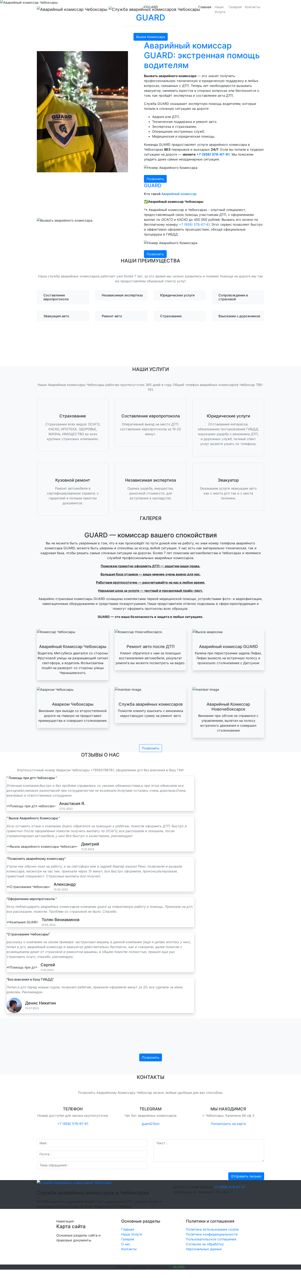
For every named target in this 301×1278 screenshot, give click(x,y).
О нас (125, 1244)
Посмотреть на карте (228, 1124)
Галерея (235, 7)
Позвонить (155, 179)
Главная (204, 7)
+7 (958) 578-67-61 (213, 154)
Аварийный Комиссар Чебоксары (72, 646)
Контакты (252, 7)
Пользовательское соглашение (211, 1239)
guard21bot (151, 1124)
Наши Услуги (220, 9)
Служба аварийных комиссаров (151, 704)
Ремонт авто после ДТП (151, 646)
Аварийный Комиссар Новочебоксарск (228, 707)
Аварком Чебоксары (72, 704)
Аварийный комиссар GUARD (228, 646)
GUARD (178, 1267)
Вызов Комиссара (150, 37)
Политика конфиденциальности (212, 1234)
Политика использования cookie (212, 1229)
